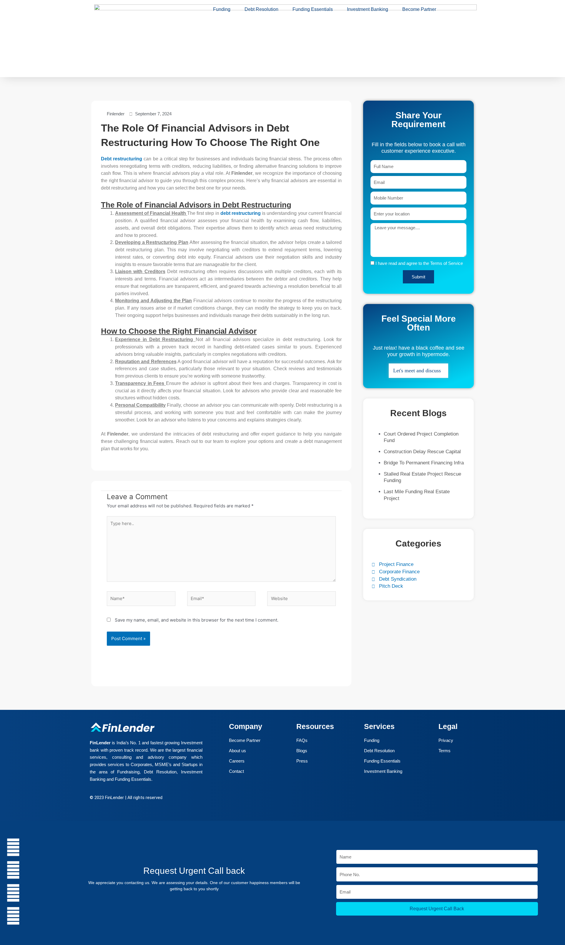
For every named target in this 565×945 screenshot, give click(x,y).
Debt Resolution (261, 9)
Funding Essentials (313, 9)
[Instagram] (283, 798)
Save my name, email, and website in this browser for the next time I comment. (196, 620)
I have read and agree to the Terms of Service (419, 263)
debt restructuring (240, 213)
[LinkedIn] (270, 798)
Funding (221, 9)
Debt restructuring (122, 158)
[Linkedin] (13, 893)
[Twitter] (257, 798)
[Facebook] (244, 798)
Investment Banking (367, 9)
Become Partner (419, 9)
